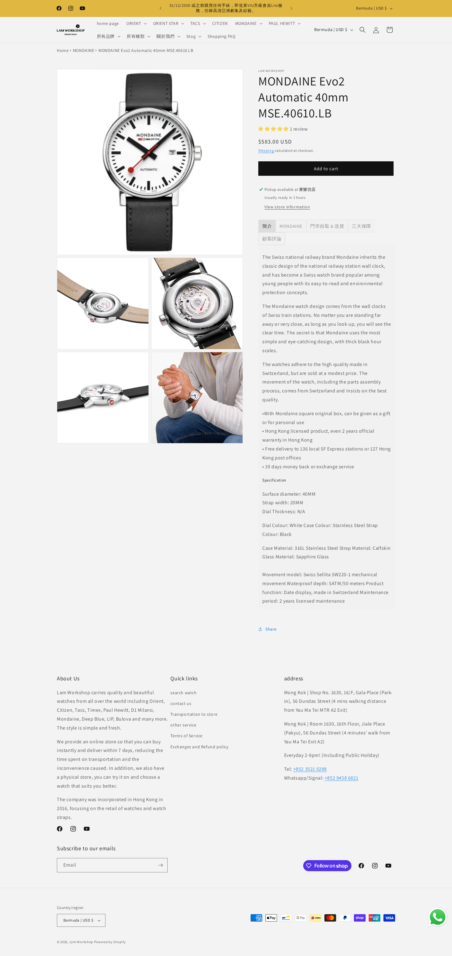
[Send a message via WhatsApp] (437, 917)
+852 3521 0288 (310, 769)
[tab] (267, 226)
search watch (183, 692)
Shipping (266, 150)
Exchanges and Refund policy (199, 746)
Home (63, 50)
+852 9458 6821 (341, 778)
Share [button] (271, 629)
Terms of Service (186, 735)
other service (183, 725)
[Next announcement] (291, 8)
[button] (136, 23)
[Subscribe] (160, 865)
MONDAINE (83, 50)
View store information (287, 207)
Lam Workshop (81, 942)
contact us (180, 703)
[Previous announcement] (160, 8)
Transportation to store (193, 714)
